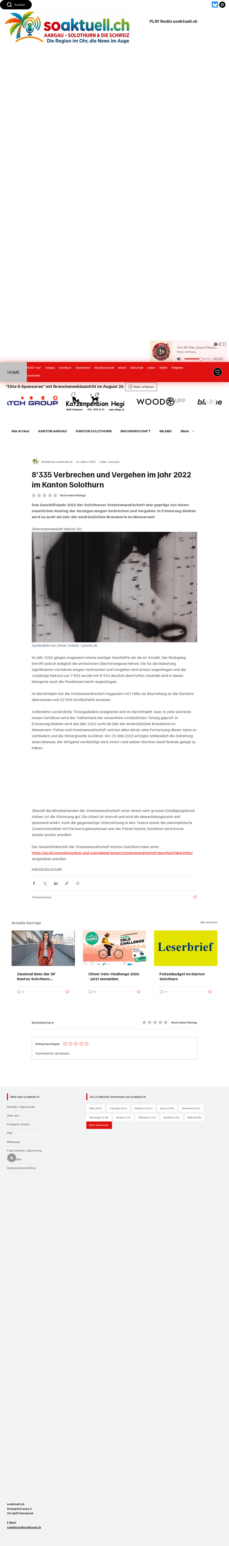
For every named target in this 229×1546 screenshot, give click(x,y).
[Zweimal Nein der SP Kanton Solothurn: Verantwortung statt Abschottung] (43, 948)
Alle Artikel (20, 431)
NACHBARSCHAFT (136, 431)
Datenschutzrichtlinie (21, 1168)
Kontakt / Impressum (21, 1107)
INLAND (165, 431)
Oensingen (100, 1117)
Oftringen (148, 1117)
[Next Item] (210, 401)
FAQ (9, 1133)
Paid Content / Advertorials (25, 1150)
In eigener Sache (18, 1124)
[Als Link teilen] (67, 883)
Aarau (168, 1108)
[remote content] (114, 779)
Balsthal (172, 1117)
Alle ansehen (209, 922)
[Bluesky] (215, 5)
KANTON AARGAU (52, 431)
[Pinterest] (222, 5)
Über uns (13, 1115)
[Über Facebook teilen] (34, 883)
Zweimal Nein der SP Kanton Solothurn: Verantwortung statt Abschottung (36, 976)
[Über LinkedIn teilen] (56, 883)
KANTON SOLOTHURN (94, 431)
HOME (13, 372)
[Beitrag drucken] (78, 883)
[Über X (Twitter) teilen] (45, 883)
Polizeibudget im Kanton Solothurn (182, 976)
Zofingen (120, 1108)
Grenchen (192, 1108)
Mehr (185, 431)
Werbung (13, 1142)
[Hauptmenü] (217, 372)
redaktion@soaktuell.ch (24, 1527)
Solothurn (145, 1108)
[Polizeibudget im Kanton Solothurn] (185, 948)
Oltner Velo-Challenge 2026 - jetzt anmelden (113, 976)
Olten (97, 1108)
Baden (124, 1117)
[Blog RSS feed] (11, 1158)
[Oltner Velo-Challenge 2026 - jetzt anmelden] (114, 948)
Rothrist (195, 1117)
